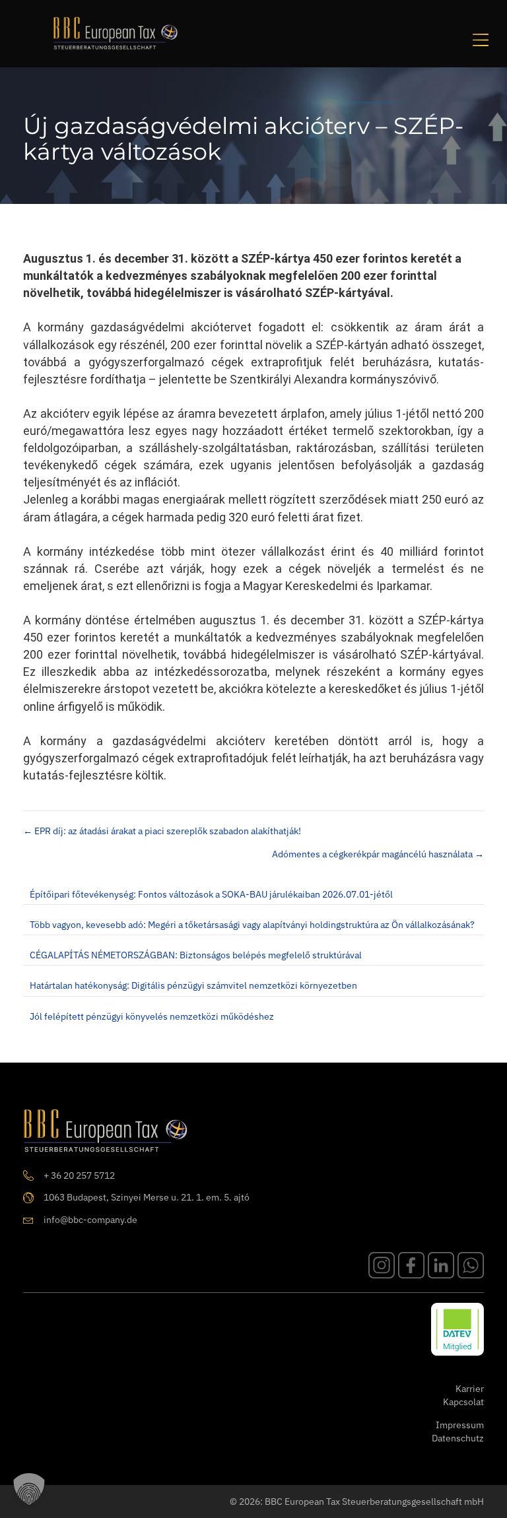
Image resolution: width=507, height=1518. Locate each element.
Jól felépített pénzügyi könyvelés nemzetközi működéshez (152, 1016)
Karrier (470, 1389)
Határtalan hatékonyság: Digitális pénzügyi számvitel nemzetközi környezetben (193, 985)
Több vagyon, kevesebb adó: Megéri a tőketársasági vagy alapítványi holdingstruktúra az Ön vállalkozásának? (252, 925)
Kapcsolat (463, 1402)
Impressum (460, 1425)
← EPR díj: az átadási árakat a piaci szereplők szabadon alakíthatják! (162, 831)
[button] (29, 1489)
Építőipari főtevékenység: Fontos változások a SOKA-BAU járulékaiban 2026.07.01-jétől (211, 894)
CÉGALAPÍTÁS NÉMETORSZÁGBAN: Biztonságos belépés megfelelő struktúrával (196, 955)
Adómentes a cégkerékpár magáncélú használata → (378, 854)
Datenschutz (458, 1438)
